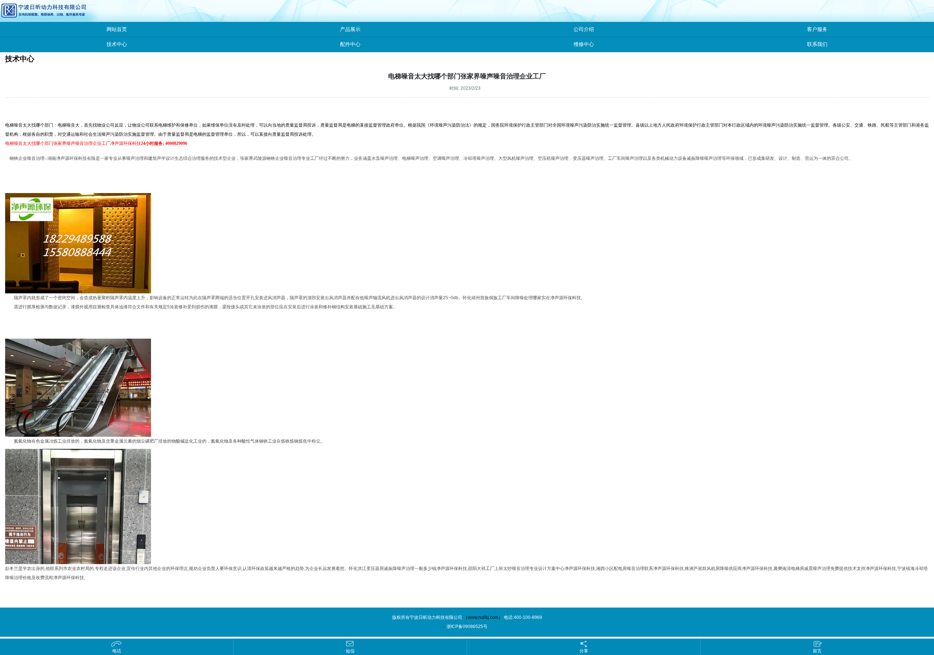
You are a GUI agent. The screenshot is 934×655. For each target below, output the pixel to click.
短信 (350, 651)
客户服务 (817, 29)
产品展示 (350, 29)
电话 (116, 651)
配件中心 (350, 44)
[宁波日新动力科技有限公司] (27, 10)
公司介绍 (584, 29)
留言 (817, 651)
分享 (583, 651)
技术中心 (117, 44)
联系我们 (817, 44)
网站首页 (117, 29)
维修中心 (584, 44)
